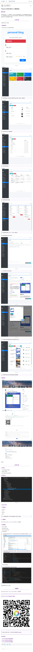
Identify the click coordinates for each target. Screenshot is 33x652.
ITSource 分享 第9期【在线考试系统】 (7, 640)
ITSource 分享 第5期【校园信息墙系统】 (7, 638)
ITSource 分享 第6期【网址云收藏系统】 (7, 641)
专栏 (6, 1)
